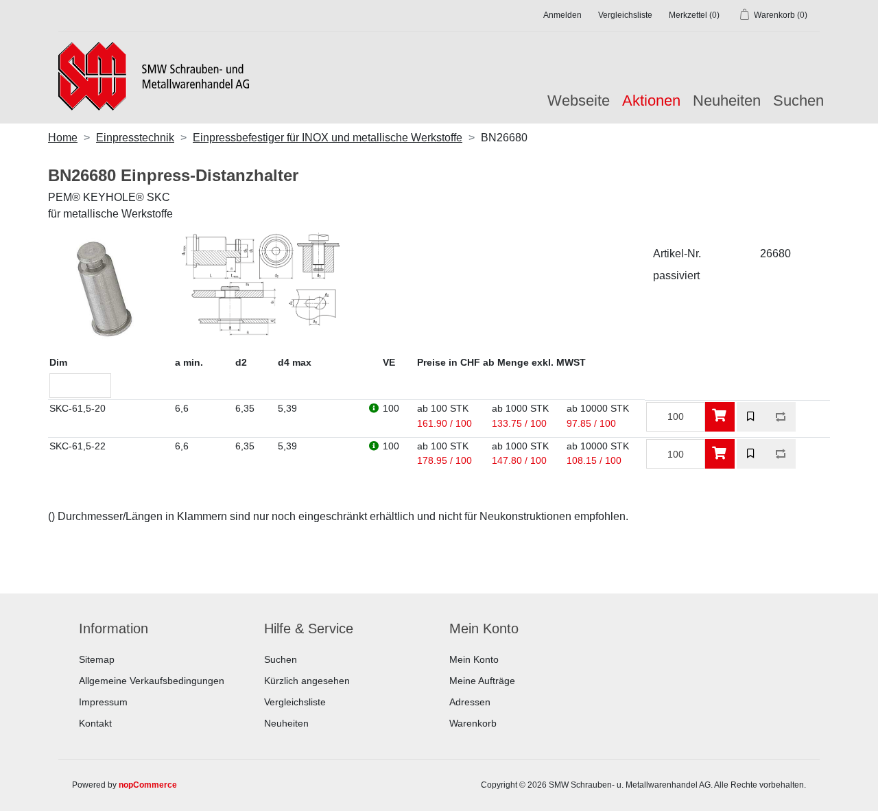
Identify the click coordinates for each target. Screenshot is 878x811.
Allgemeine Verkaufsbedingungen (151, 680)
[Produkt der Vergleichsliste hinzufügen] (781, 417)
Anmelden (562, 15)
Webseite (578, 100)
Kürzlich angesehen (307, 680)
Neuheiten (727, 100)
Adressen (469, 701)
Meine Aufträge (482, 680)
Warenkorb (473, 723)
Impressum (103, 701)
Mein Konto (474, 659)
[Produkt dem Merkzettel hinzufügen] (751, 417)
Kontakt (95, 723)
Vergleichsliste (295, 701)
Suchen (798, 100)
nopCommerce (148, 785)
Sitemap (97, 659)
